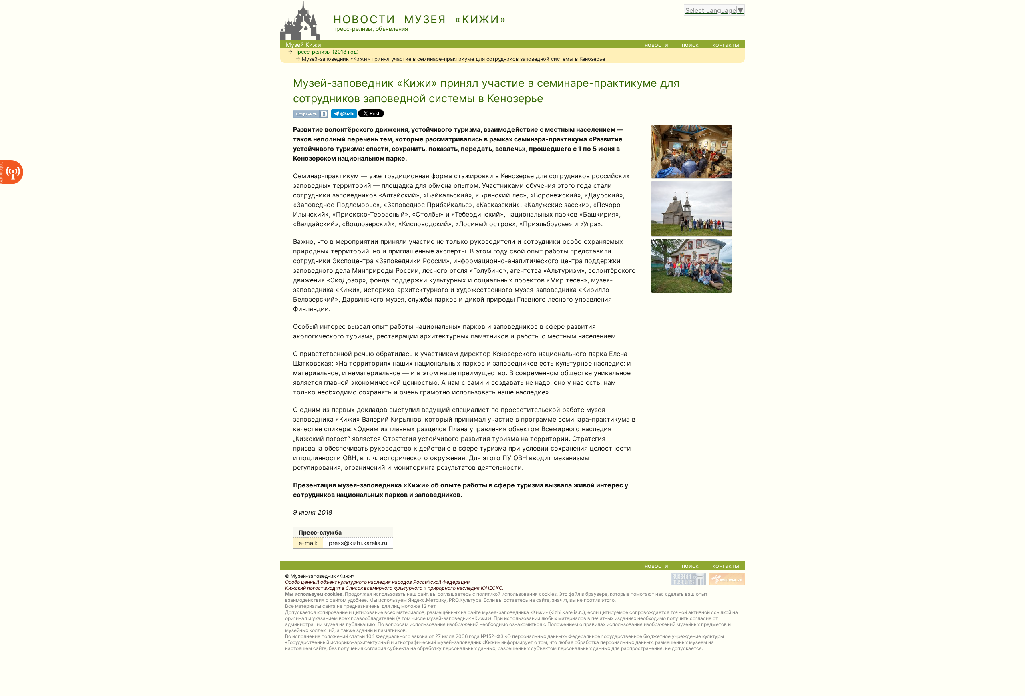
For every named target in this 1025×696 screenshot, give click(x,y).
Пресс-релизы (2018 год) (326, 52)
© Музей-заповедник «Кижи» (319, 576)
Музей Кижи (303, 44)
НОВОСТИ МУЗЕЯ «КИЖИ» (420, 19)
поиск (690, 44)
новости (656, 44)
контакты (725, 44)
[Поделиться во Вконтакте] (310, 116)
